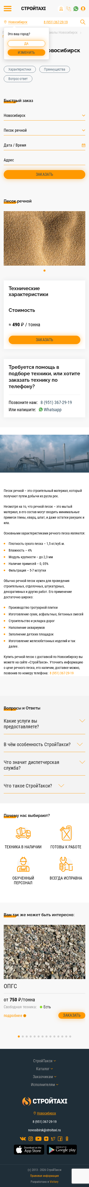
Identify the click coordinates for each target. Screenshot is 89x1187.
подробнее (13, 1015)
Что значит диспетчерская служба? (31, 765)
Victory (54, 1182)
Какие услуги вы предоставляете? (21, 724)
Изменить (26, 52)
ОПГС (10, 986)
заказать (44, 339)
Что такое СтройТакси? (28, 786)
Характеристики (19, 69)
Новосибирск (46, 1113)
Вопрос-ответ (18, 79)
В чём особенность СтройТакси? (37, 744)
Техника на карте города (61, 8)
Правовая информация (44, 1176)
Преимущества (54, 69)
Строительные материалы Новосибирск (49, 32)
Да (26, 44)
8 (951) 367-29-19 (68, 8)
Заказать (44, 174)
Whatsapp (53, 409)
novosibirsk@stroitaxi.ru (44, 1130)
